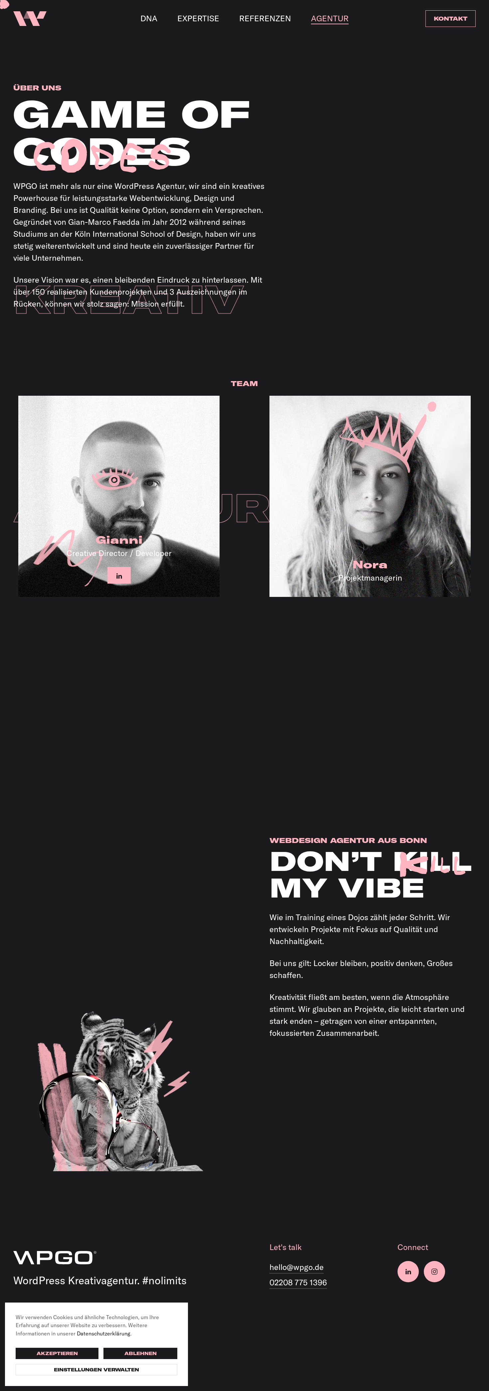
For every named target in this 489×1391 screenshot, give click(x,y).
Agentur (330, 18)
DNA (148, 18)
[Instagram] (434, 1271)
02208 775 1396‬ (298, 1282)
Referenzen (265, 18)
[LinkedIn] (408, 1271)
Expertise (198, 18)
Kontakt (450, 18)
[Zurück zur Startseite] (30, 18)
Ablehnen (140, 1353)
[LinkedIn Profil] (119, 575)
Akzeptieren (57, 1353)
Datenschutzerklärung (103, 1333)
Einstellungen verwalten (96, 1369)
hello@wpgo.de (296, 1267)
